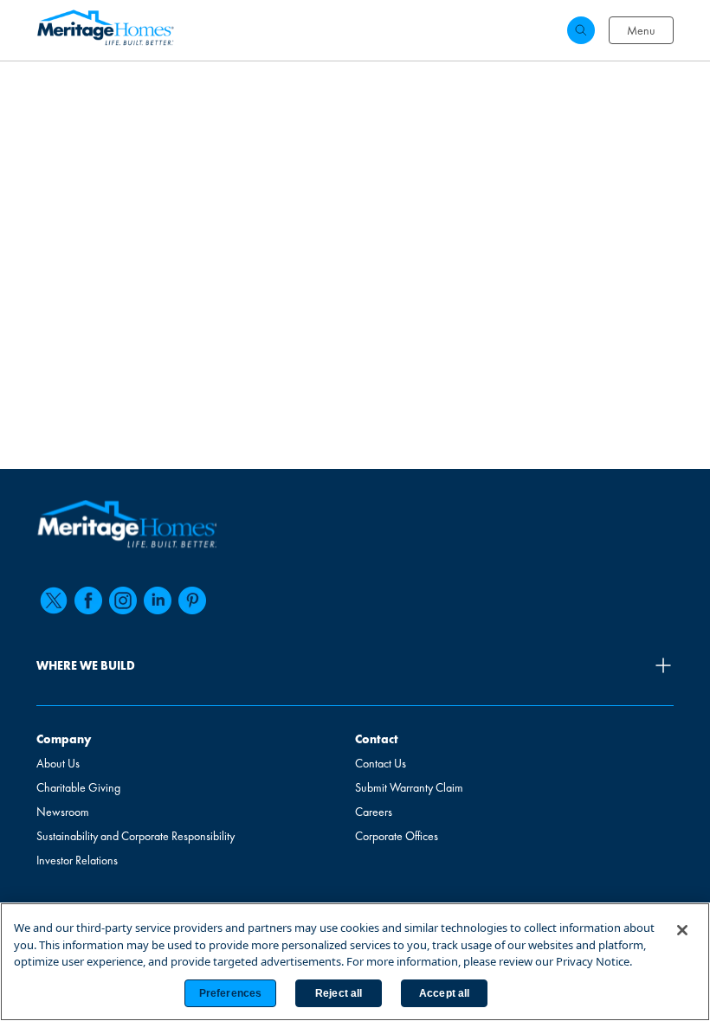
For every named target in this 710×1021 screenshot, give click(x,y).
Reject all (338, 993)
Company (63, 739)
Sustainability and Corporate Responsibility (135, 836)
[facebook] (88, 600)
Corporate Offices (396, 836)
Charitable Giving (78, 787)
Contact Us (380, 763)
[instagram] (123, 600)
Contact (376, 739)
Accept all (444, 993)
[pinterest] (192, 600)
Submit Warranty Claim (409, 787)
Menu (641, 30)
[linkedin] (157, 600)
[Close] (682, 930)
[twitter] (54, 600)
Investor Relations (77, 860)
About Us (58, 763)
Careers (373, 811)
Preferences (230, 993)
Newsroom (62, 811)
